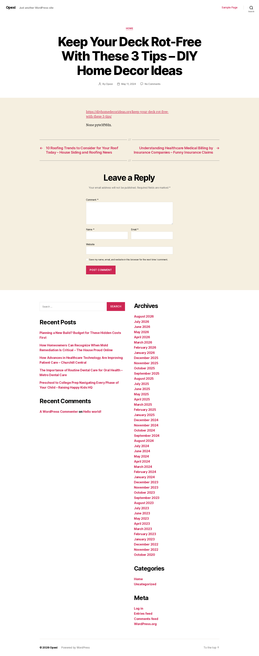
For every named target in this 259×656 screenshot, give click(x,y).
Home (129, 28)
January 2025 (144, 415)
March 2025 (143, 404)
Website (90, 244)
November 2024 (146, 425)
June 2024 (142, 451)
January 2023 (144, 539)
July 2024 (141, 446)
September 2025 (146, 373)
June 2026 (142, 327)
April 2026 (142, 337)
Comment (92, 199)
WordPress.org (145, 624)
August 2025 (144, 378)
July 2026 (141, 322)
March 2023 (143, 529)
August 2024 (144, 441)
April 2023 (142, 524)
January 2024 (144, 477)
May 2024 (141, 456)
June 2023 (142, 513)
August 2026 (144, 316)
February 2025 (145, 410)
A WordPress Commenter (59, 412)
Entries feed (143, 613)
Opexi (10, 7)
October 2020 (144, 555)
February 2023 (145, 534)
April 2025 (142, 399)
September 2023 (146, 498)
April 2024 (142, 461)
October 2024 (144, 430)
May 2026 (141, 332)
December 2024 (146, 420)
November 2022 (146, 549)
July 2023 (141, 508)
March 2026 (143, 342)
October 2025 (144, 368)
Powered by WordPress (75, 647)
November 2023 (146, 487)
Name (90, 229)
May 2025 (141, 394)
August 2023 (144, 503)
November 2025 (146, 363)
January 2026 (144, 353)
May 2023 (141, 518)
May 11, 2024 (128, 83)
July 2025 (141, 384)
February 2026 (145, 347)
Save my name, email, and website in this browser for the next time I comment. (128, 259)
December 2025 (146, 358)
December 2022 (146, 544)
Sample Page (230, 7)
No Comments (152, 83)
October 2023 (144, 492)
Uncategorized (145, 584)
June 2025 (142, 389)
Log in (138, 608)
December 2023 (146, 482)
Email (134, 229)
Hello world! (92, 412)
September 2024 (146, 436)
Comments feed (146, 619)
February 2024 (145, 472)
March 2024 (143, 467)
